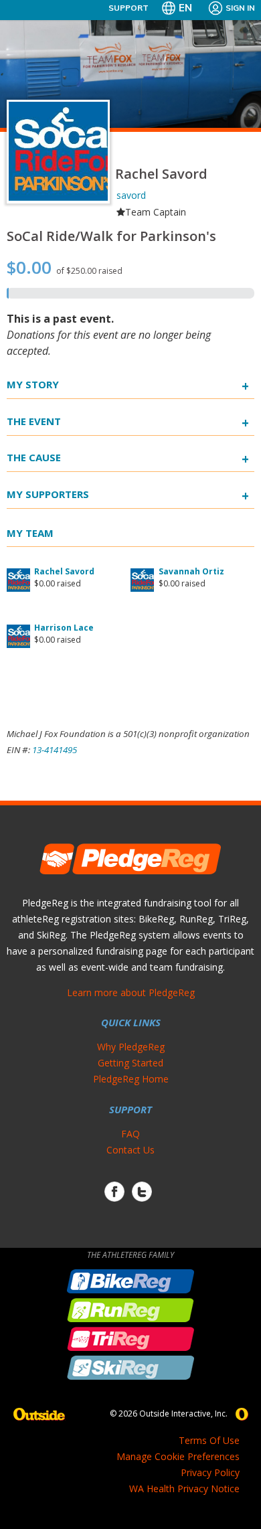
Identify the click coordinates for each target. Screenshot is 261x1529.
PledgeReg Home (131, 1078)
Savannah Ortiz (191, 571)
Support (128, 8)
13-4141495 (54, 750)
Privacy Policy (210, 1472)
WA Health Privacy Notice (184, 1488)
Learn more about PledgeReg (131, 992)
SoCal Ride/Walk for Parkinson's (111, 236)
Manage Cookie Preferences (178, 1456)
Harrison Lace (64, 627)
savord (131, 195)
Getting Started (130, 1062)
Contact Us (130, 1149)
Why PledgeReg (131, 1046)
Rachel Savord (64, 571)
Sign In (240, 8)
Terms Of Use (209, 1440)
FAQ (130, 1133)
